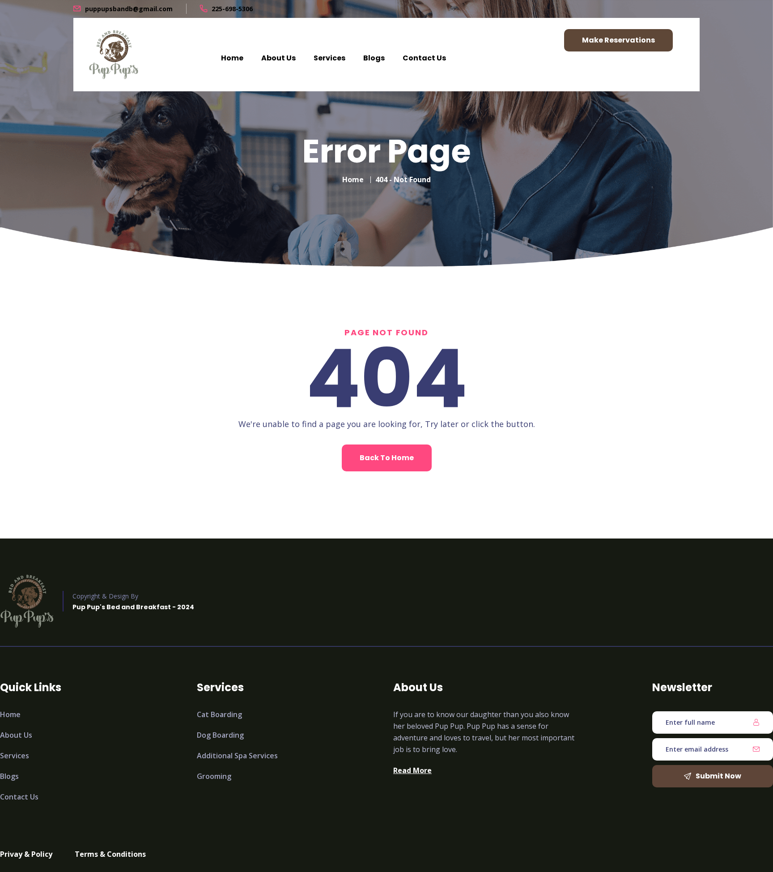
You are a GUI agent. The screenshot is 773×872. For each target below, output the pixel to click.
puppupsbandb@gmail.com (129, 8)
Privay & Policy (26, 854)
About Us (278, 58)
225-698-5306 (232, 8)
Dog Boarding (220, 735)
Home (232, 58)
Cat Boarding (219, 714)
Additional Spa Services (237, 756)
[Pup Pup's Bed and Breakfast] (113, 54)
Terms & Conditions (110, 854)
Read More (412, 770)
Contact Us (424, 58)
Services (329, 58)
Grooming (214, 776)
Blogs (374, 58)
